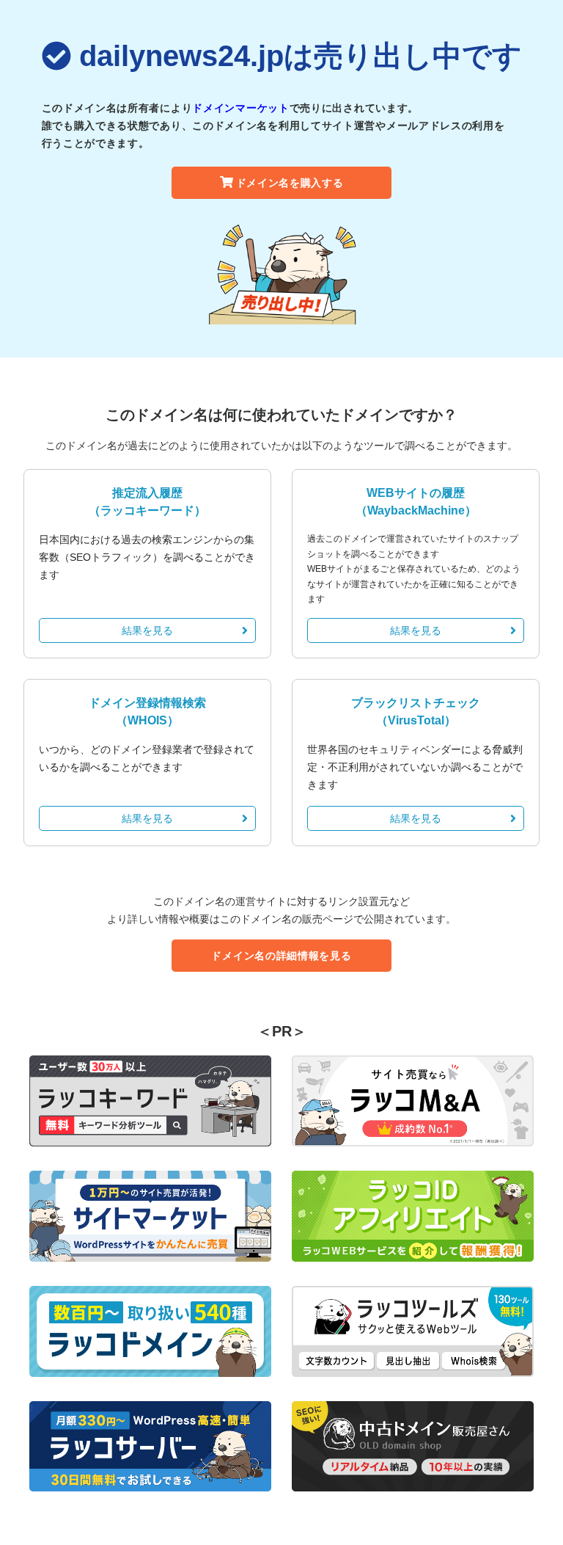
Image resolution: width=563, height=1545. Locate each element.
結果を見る (147, 630)
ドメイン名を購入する (290, 183)
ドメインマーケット (240, 108)
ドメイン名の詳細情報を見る (281, 955)
